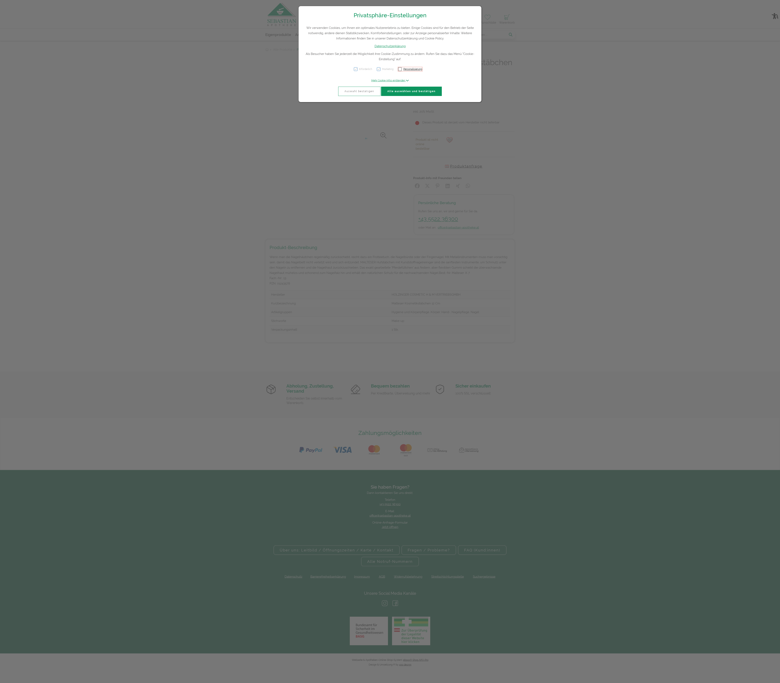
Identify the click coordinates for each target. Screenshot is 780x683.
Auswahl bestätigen (359, 91)
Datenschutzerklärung (390, 46)
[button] (390, 80)
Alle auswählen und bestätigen (411, 91)
